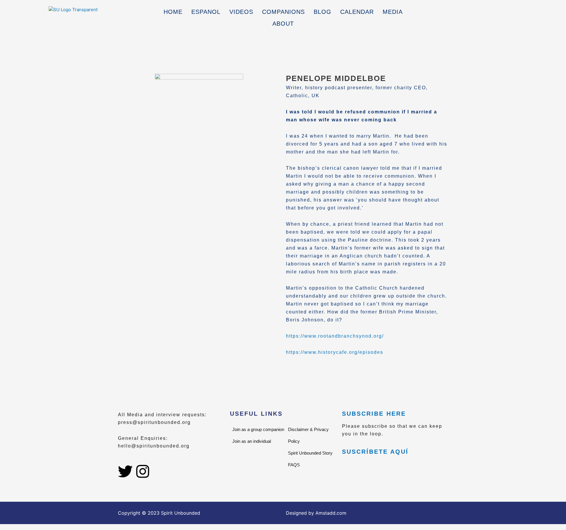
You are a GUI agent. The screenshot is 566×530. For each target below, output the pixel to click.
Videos (241, 12)
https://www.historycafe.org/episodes (334, 352)
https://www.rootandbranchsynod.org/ (335, 336)
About (283, 23)
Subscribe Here (374, 413)
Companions (283, 12)
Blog (322, 12)
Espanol (206, 12)
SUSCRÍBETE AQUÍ (375, 451)
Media (393, 12)
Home (173, 12)
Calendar (357, 12)
